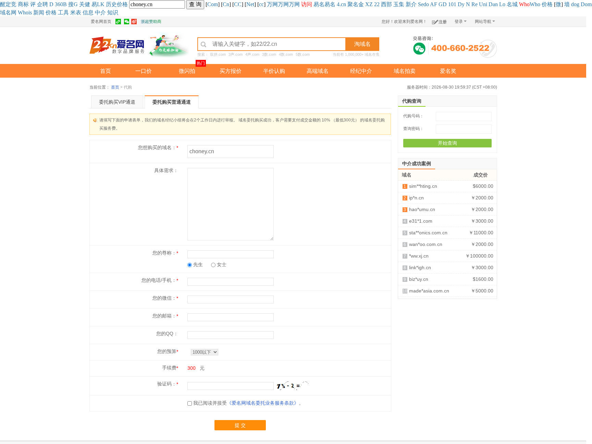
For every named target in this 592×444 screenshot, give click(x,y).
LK (100, 4)
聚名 (352, 4)
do (426, 4)
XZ (369, 4)
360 (59, 4)
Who (535, 4)
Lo (502, 4)
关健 (84, 4)
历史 (111, 4)
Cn (226, 4)
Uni (483, 4)
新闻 (38, 12)
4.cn (341, 4)
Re (474, 4)
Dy (461, 4)
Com (212, 4)
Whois (25, 12)
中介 (100, 12)
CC (238, 4)
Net (250, 4)
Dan (493, 4)
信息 (88, 12)
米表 (75, 12)
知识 (112, 12)
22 (377, 4)
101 (452, 4)
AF (433, 4)
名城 (512, 4)
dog (575, 4)
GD (443, 4)
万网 (272, 4)
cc (261, 4)
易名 (318, 4)
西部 (386, 4)
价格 (122, 4)
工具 (63, 12)
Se (420, 4)
